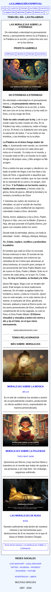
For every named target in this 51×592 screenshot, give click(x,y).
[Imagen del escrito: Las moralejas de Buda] (25, 510)
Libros (33, 577)
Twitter (14, 567)
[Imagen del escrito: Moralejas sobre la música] (25, 381)
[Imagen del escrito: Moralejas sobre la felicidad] (25, 446)
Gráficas (38, 13)
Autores (34, 8)
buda (25, 521)
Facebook (24, 567)
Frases (24, 8)
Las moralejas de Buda (25, 515)
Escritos (44, 8)
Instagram (21, 571)
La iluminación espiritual (25, 4)
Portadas (10, 54)
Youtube (31, 571)
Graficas (21, 54)
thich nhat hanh (25, 456)
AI (7, 8)
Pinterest (35, 567)
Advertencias (21, 577)
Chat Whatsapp (17, 564)
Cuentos (14, 8)
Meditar (21, 13)
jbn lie (25, 392)
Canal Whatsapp (33, 564)
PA (3, 8)
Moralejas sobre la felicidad (25, 451)
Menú (29, 13)
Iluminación (9, 13)
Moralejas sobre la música (25, 386)
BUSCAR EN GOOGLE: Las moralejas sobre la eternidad (25, 547)
